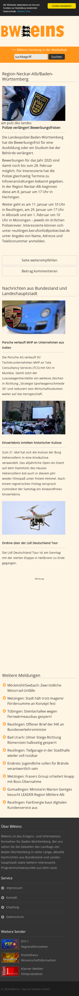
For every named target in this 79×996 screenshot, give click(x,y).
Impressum (14, 888)
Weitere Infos (23, 11)
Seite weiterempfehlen (39, 260)
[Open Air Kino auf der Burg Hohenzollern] (33, 418)
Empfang (12, 907)
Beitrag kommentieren (40, 271)
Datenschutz (15, 917)
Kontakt (11, 897)
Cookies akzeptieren (62, 5)
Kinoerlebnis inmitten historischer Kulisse (32, 443)
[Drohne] (33, 518)
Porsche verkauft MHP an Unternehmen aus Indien (33, 345)
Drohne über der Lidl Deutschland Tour (30, 543)
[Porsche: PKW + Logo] (33, 317)
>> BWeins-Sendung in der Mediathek (39, 50)
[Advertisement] (39, 79)
